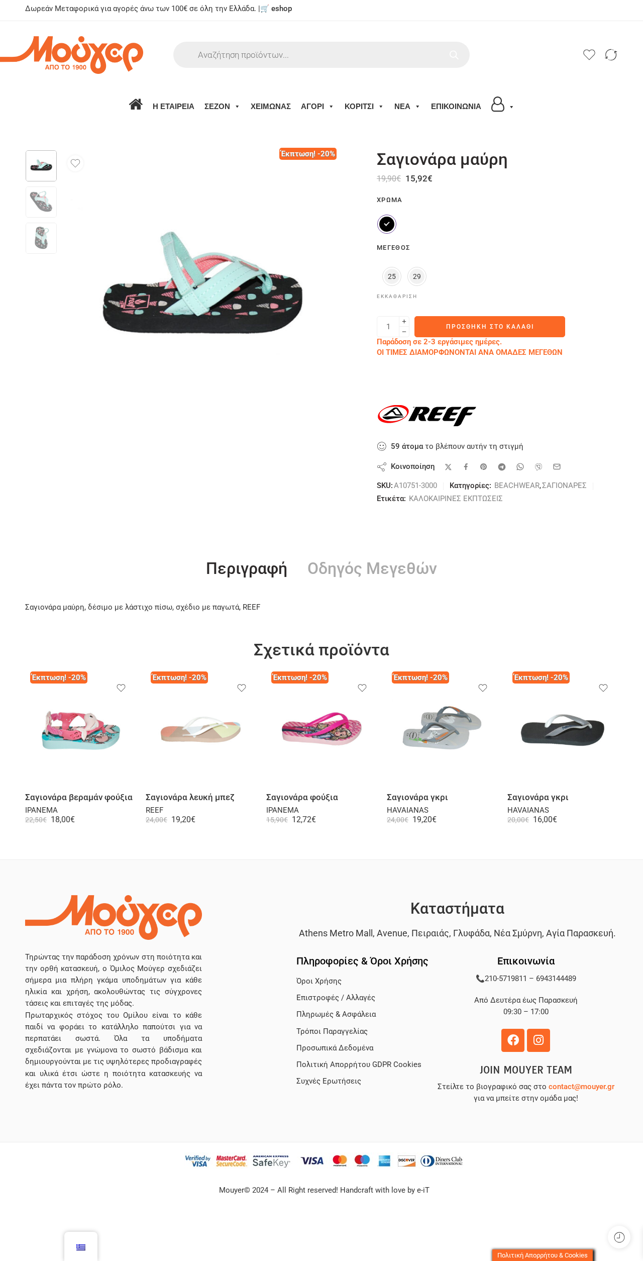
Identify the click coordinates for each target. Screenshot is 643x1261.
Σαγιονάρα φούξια (302, 797)
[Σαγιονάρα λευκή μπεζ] (201, 729)
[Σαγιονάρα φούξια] (321, 729)
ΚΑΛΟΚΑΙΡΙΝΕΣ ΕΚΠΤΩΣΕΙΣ (456, 499)
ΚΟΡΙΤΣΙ (359, 106)
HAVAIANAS (407, 810)
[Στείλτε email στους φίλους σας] (557, 466)
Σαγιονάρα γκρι (417, 797)
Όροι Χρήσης (319, 981)
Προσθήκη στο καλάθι (490, 326)
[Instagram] (538, 1040)
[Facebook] (512, 1040)
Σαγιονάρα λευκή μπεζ (190, 797)
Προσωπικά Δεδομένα (334, 1048)
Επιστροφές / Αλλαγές (335, 998)
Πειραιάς (430, 933)
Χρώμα (390, 200)
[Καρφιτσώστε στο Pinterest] (484, 467)
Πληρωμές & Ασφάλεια (336, 1014)
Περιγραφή (246, 569)
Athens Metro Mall (336, 933)
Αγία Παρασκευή (579, 933)
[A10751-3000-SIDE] (41, 165)
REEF (154, 810)
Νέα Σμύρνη (518, 933)
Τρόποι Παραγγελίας (332, 1031)
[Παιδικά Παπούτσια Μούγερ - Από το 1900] (99, 55)
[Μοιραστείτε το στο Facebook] (466, 466)
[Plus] (404, 321)
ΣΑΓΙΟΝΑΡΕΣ (564, 485)
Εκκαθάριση (397, 296)
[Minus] (404, 332)
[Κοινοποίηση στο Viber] (538, 467)
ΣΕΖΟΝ (217, 106)
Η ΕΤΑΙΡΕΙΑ (173, 106)
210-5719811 (506, 979)
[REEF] (427, 416)
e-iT (422, 1190)
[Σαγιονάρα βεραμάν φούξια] (80, 729)
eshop (281, 9)
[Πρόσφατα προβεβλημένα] (619, 1237)
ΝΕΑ (402, 106)
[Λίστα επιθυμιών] (75, 163)
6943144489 (556, 979)
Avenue (392, 933)
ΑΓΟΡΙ (312, 106)
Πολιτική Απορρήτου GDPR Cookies (358, 1064)
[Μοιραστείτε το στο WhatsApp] (520, 466)
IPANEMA (41, 810)
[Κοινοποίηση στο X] (448, 467)
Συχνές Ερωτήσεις (328, 1081)
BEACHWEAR (517, 485)
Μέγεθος (393, 247)
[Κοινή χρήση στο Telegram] (502, 467)
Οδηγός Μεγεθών (372, 569)
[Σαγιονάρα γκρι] (442, 729)
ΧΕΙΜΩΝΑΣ (271, 106)
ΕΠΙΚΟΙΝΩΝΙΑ (456, 106)
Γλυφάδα (471, 933)
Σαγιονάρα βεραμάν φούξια (79, 797)
